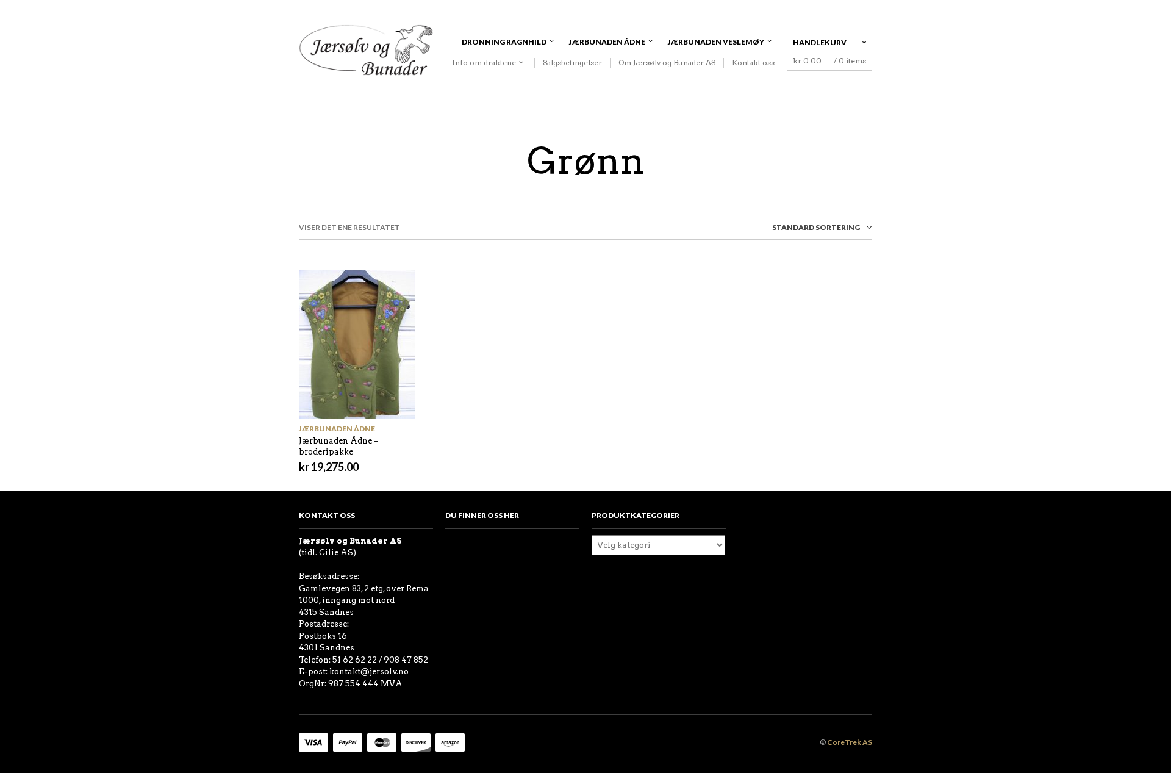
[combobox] (799, 229)
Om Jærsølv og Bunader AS (666, 62)
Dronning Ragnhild (504, 41)
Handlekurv (820, 42)
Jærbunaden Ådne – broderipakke (338, 446)
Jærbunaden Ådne (607, 41)
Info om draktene (484, 62)
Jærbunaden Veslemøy (716, 41)
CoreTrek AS (849, 742)
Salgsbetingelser (572, 62)
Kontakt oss (753, 62)
